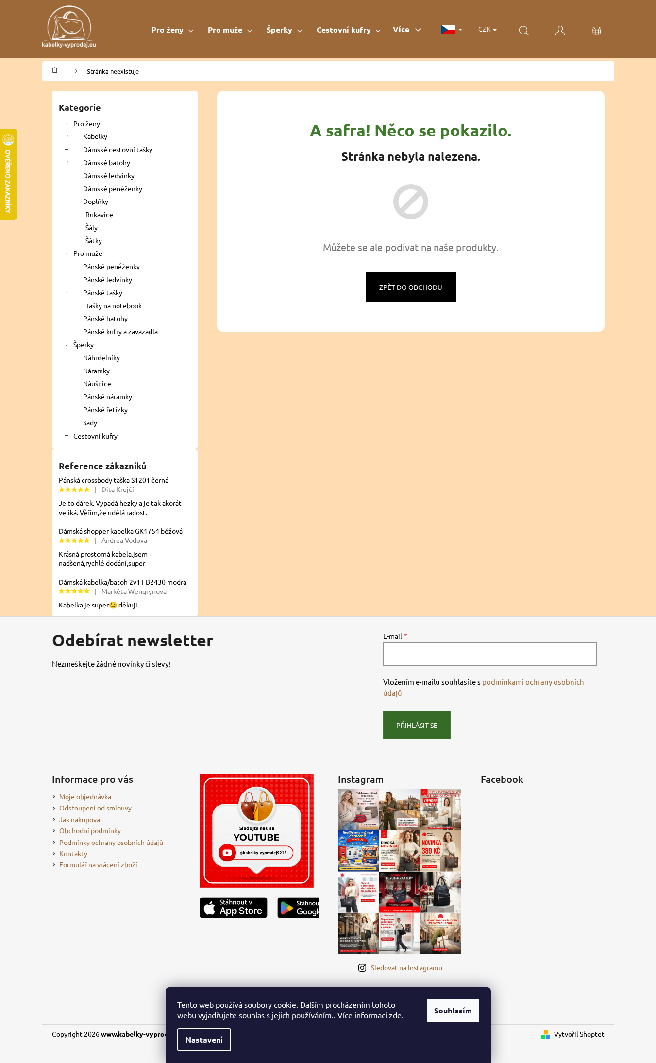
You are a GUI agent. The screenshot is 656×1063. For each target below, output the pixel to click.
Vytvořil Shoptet (579, 1033)
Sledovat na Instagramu (406, 967)
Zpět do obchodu (410, 287)
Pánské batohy (105, 318)
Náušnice (97, 383)
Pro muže (87, 253)
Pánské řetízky (105, 409)
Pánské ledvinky (107, 279)
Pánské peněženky (111, 266)
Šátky (93, 240)
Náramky (96, 370)
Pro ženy (86, 123)
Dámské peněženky (112, 188)
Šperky (83, 344)
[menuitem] (172, 29)
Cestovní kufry (95, 435)
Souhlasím (453, 1010)
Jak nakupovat (81, 819)
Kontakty (73, 853)
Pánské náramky (107, 396)
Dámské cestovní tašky (117, 149)
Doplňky (95, 201)
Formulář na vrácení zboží (98, 864)
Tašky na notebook (113, 305)
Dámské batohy (106, 162)
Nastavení (204, 1039)
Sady (90, 422)
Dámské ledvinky (109, 175)
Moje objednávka (85, 796)
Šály (91, 227)
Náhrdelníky (101, 357)
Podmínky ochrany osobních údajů (111, 842)
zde (395, 1015)
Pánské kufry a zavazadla (120, 331)
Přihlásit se (416, 725)
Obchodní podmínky (90, 830)
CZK (485, 29)
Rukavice (99, 214)
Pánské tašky (102, 292)
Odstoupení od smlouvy (95, 807)
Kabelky (95, 136)
